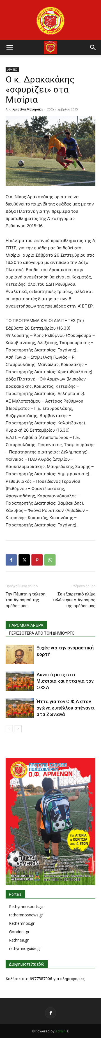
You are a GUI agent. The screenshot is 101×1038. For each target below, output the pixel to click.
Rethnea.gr (19, 940)
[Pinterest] (37, 560)
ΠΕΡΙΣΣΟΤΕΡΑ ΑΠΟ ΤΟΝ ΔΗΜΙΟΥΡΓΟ (42, 633)
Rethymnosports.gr (26, 906)
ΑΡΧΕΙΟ (12, 70)
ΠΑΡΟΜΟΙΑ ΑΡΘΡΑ (26, 625)
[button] (10, 47)
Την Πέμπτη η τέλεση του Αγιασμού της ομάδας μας (25, 600)
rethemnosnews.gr (26, 915)
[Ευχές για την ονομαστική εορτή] (20, 654)
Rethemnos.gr (22, 923)
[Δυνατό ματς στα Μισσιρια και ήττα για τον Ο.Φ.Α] (20, 681)
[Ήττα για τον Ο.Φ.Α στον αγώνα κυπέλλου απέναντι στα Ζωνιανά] (20, 708)
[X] (24, 560)
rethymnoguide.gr (25, 948)
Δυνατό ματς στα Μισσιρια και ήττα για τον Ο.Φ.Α (64, 681)
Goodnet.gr (19, 931)
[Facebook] (11, 560)
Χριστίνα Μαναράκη (28, 109)
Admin (60, 1031)
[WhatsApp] (50, 560)
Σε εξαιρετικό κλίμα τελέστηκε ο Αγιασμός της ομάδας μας (74, 600)
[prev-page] (9, 728)
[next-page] (18, 728)
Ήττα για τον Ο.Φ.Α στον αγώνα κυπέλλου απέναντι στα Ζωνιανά (65, 708)
